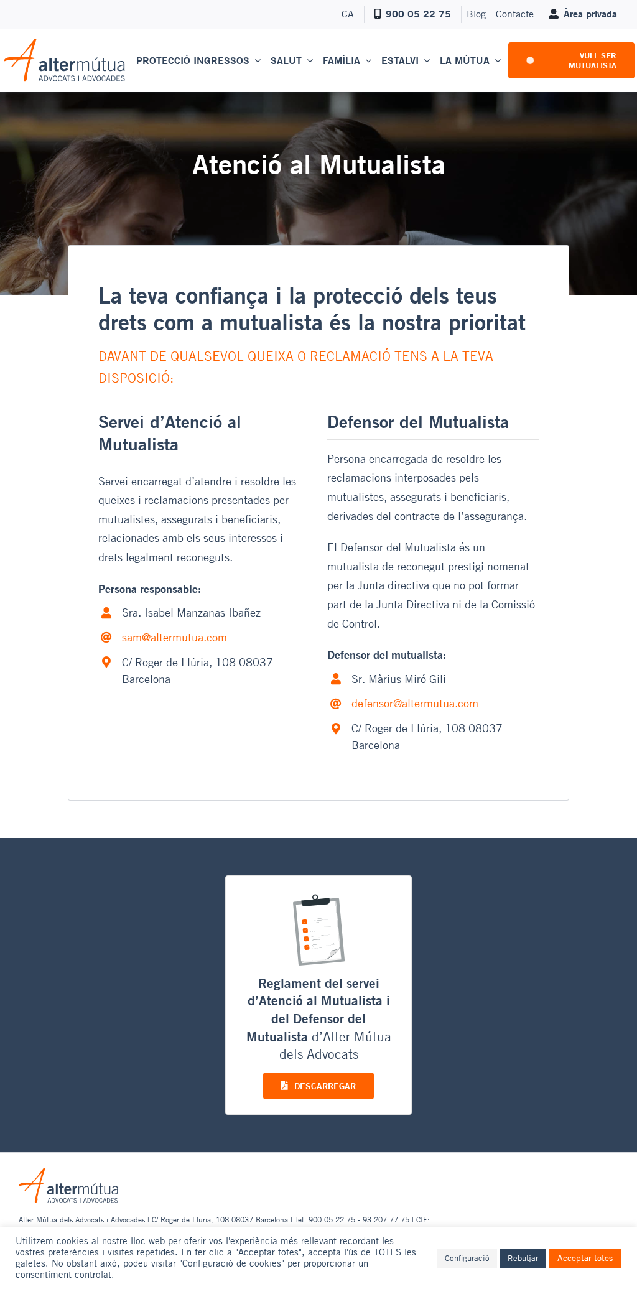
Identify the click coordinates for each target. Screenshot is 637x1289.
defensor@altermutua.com (414, 703)
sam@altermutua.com (174, 637)
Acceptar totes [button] (585, 1257)
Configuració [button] (467, 1258)
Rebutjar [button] (523, 1258)
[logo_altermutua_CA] (64, 43)
